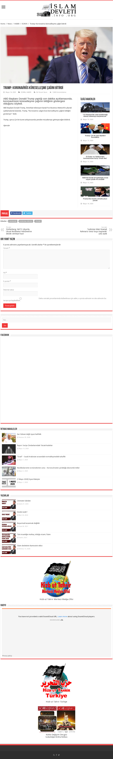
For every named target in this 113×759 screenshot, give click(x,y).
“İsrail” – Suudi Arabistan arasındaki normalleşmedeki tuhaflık (41, 457)
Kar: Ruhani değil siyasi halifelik (29, 434)
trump (38, 221)
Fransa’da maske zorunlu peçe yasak (95, 199)
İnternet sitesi (8, 290)
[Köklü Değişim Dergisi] (56, 719)
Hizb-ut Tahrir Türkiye (56, 701)
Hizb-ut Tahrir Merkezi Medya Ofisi (56, 599)
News (10, 24)
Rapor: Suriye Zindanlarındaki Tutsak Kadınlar (35, 445)
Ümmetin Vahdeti (24, 501)
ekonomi (13, 221)
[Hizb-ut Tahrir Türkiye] (56, 681)
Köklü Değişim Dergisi (56, 734)
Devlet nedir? (22, 512)
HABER (16, 24)
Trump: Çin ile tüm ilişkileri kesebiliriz (95, 136)
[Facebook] (56, 755)
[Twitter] (59, 755)
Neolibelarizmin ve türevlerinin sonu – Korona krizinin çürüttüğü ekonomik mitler (48, 468)
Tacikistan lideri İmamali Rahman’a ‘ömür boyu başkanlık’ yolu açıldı (93, 230)
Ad (5, 273)
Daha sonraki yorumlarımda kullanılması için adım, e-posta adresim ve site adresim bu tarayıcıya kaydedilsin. (54, 299)
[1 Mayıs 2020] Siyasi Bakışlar (28, 479)
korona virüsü (26, 221)
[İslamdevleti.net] (56, 9)
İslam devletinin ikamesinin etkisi (29, 546)
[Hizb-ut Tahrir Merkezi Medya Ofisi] (56, 579)
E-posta (7, 281)
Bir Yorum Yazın (41, 92)
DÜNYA (24, 24)
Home (3, 24)
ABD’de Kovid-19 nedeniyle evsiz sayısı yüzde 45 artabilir (95, 178)
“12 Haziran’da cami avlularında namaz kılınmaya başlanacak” (95, 115)
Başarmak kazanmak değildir (28, 523)
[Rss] (54, 755)
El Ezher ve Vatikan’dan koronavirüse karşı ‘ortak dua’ (95, 157)
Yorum (6, 248)
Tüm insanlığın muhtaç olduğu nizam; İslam (34, 534)
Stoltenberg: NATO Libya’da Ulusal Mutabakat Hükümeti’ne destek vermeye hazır (19, 230)
